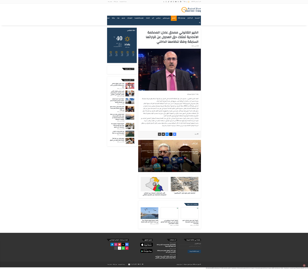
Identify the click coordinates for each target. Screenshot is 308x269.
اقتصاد (148, 18)
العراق (174, 18)
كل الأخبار (190, 18)
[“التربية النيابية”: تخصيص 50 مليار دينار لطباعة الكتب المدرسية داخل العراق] (129, 126)
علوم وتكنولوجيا (139, 18)
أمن (153, 18)
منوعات (108, 18)
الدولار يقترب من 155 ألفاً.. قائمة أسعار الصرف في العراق (117, 139)
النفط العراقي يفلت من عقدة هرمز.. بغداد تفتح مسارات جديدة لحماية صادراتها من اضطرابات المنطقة (182, 152)
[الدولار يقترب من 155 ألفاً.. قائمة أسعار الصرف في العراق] (129, 141)
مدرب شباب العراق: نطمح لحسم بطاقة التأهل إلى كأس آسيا (117, 85)
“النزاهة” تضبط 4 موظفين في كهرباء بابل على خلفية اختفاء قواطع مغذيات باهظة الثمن (169, 222)
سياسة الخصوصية (123, 1)
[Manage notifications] (304, 265)
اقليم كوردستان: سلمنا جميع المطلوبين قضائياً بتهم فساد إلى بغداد (117, 108)
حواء (118, 18)
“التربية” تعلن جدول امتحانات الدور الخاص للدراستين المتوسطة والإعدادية (190, 222)
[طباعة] (159, 134)
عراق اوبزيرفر (179, 264)
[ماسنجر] (167, 134)
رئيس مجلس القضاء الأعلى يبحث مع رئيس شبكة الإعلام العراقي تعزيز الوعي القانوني (117, 93)
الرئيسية (197, 18)
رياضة (113, 18)
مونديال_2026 (181, 18)
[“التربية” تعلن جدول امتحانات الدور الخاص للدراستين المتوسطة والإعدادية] (189, 213)
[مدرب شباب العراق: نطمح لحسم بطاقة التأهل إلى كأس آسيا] (129, 86)
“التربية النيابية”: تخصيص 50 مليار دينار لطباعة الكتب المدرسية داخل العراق (117, 125)
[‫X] (170, 134)
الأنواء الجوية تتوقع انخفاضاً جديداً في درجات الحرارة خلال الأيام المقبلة (149, 221)
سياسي (158, 18)
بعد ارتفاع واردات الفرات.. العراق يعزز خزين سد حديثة (118, 132)
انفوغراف (129, 18)
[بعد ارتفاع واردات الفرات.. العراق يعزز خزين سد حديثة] (129, 134)
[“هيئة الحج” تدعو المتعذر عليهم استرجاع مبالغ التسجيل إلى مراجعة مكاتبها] (129, 101)
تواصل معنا (110, 1)
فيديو (123, 18)
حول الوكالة (116, 1)
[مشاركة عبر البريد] (163, 134)
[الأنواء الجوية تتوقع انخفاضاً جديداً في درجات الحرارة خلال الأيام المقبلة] (149, 213)
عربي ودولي (166, 18)
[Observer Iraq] (191, 9)
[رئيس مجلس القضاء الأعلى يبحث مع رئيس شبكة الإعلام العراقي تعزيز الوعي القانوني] (129, 93)
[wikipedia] (161, 1)
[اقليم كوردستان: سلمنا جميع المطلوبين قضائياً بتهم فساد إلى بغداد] (129, 109)
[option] (169, 156)
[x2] (164, 1)
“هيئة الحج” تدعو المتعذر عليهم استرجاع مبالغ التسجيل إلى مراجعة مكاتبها (117, 100)
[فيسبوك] (174, 134)
